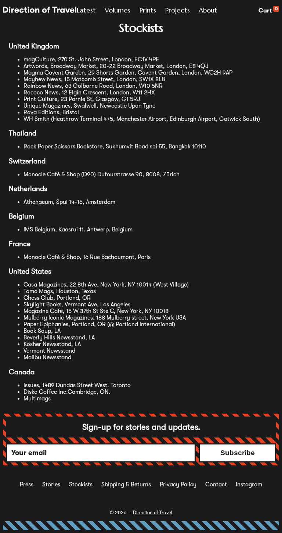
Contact (216, 484)
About (208, 10)
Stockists (81, 484)
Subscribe (237, 453)
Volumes (117, 10)
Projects (177, 10)
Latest (86, 10)
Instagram (249, 484)
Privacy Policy (178, 484)
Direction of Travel (152, 512)
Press (26, 484)
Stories (51, 484)
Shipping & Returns (126, 484)
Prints (147, 10)
